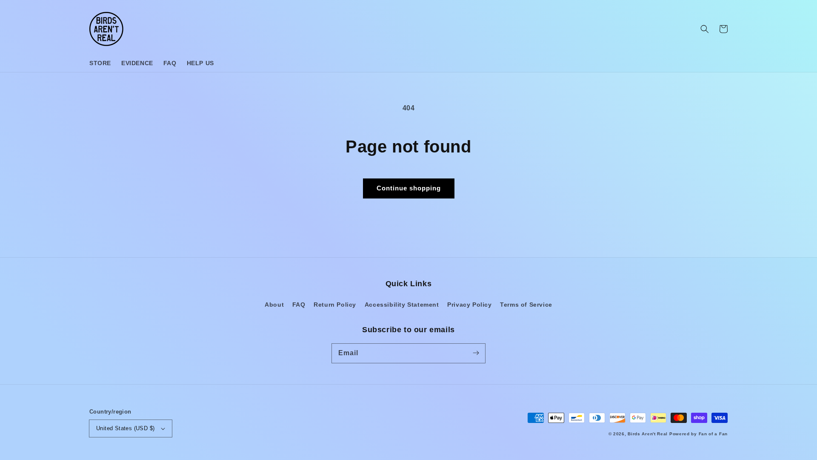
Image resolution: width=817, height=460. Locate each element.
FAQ (299, 304)
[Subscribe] (475, 353)
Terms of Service (526, 304)
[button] (704, 29)
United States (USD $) (125, 428)
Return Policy (335, 304)
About (274, 304)
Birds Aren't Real (648, 433)
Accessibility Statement (402, 304)
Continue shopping (409, 188)
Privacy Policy (469, 304)
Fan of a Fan (713, 433)
